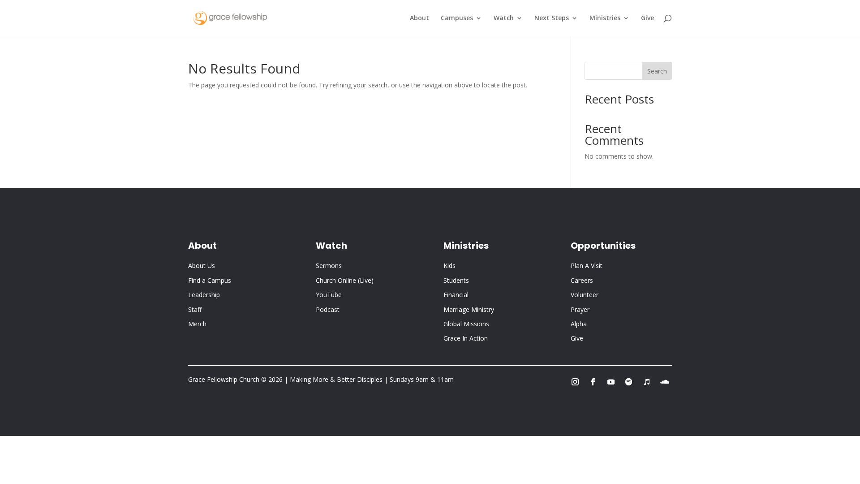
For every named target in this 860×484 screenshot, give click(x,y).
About (419, 18)
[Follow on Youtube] (611, 382)
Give (647, 18)
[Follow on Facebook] (593, 382)
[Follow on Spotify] (629, 382)
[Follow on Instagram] (575, 382)
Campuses (457, 18)
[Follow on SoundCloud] (665, 382)
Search (657, 71)
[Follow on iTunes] (647, 382)
